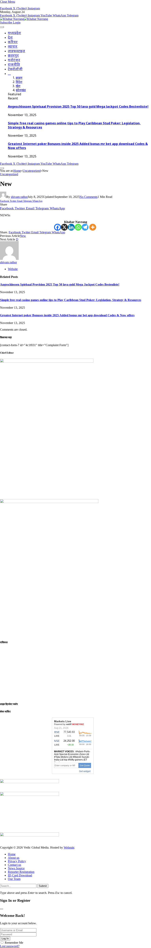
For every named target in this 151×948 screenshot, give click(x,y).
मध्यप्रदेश (14, 33)
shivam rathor (19, 196)
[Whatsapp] (78, 227)
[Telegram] (85, 227)
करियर (13, 42)
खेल (18, 86)
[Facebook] (57, 227)
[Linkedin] (71, 227)
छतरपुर (13, 56)
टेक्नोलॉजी (15, 69)
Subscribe (6, 22)
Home (12, 854)
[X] (64, 227)
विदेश (19, 82)
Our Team (14, 879)
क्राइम (19, 78)
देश (10, 37)
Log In (5, 938)
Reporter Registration (21, 871)
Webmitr (69, 847)
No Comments (88, 196)
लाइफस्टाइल (16, 51)
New (23, 235)
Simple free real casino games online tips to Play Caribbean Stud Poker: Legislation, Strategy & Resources (70, 300)
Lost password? (9, 946)
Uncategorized (9, 174)
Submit (43, 885)
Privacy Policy (17, 861)
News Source (16, 868)
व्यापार (12, 47)
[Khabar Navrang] (24, 19)
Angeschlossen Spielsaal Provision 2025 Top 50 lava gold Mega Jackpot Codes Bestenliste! (78, 107)
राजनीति (14, 65)
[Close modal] (1, 909)
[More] (92, 227)
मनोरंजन (14, 60)
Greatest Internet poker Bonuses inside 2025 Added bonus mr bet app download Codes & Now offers (67, 315)
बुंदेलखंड (21, 90)
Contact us (14, 864)
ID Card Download (20, 875)
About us (13, 857)
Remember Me (14, 942)
